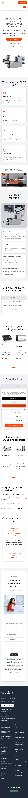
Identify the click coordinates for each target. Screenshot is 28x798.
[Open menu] (2, 2)
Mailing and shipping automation (6, 750)
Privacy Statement (14, 669)
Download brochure (14, 43)
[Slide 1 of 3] (12, 557)
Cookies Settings (14, 791)
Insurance (3, 771)
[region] (14, 347)
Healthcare (4, 766)
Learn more (4, 358)
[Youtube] (19, 788)
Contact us (22, 2)
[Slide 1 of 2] (13, 367)
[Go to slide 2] (15, 367)
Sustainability (18, 765)
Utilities (3, 773)
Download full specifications (14, 425)
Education (3, 768)
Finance (3, 761)
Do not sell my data (6, 715)
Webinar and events (19, 732)
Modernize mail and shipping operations (6, 735)
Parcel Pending (5, 753)
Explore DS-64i (5, 469)
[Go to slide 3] (16, 557)
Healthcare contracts (20, 742)
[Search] (24, 7)
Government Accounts (20, 747)
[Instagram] (16, 788)
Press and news (18, 768)
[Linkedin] (9, 788)
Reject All (14, 402)
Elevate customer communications (5, 728)
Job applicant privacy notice (8, 718)
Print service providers (6, 763)
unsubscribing (16, 672)
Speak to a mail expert (14, 39)
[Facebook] (14, 788)
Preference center (5, 713)
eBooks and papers (19, 737)
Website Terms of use (6, 709)
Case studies (18, 730)
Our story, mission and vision (20, 762)
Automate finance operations (5, 732)
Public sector (4, 775)
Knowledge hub (18, 734)
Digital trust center (5, 716)
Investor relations (19, 772)
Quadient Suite (4, 747)
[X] (11, 788)
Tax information (19, 744)
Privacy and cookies (6, 711)
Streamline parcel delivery (5, 739)
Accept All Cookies (14, 405)
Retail (2, 778)
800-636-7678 (4, 720)
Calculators (17, 739)
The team (17, 759)
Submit (14, 654)
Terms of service (19, 749)
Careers (17, 770)
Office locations (18, 775)
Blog (16, 727)
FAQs (16, 751)
